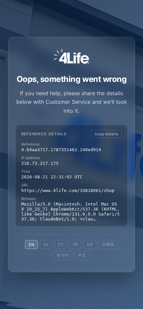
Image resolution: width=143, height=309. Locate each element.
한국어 (63, 255)
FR (75, 244)
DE (89, 244)
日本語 (108, 244)
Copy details (106, 134)
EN (31, 244)
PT (60, 244)
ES (46, 244)
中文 (82, 255)
